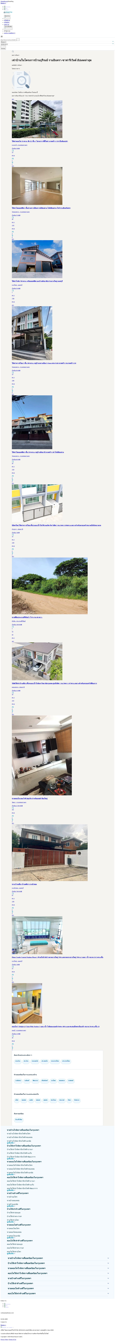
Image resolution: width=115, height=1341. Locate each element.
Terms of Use (12, 1339)
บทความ (6, 24)
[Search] (18, 39)
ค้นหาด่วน (7, 16)
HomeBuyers (4, 1)
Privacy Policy (4, 1339)
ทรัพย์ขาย (7, 20)
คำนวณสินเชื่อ (8, 26)
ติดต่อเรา (3, 3)
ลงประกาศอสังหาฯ (9, 33)
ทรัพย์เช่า (7, 22)
